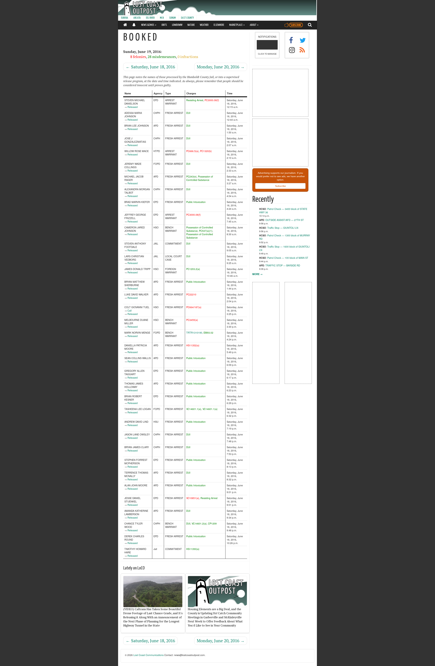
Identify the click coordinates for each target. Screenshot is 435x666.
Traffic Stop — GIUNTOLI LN (282, 227)
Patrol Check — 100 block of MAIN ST (287, 257)
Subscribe (280, 186)
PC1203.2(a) (193, 269)
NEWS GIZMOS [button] (148, 25)
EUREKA (124, 17)
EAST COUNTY (187, 17)
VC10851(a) (192, 498)
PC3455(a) (192, 320)
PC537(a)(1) (205, 230)
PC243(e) (191, 176)
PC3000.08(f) (212, 100)
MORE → (257, 274)
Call (129, 310)
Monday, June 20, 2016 (221, 67)
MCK (162, 17)
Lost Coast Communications (148, 655)
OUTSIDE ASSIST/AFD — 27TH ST (284, 220)
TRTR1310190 (194, 332)
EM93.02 (208, 332)
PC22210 (191, 294)
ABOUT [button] (253, 25)
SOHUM (172, 17)
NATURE (191, 25)
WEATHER (204, 25)
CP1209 (212, 523)
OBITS (164, 25)
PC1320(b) (206, 151)
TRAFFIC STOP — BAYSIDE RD (282, 265)
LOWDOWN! (177, 25)
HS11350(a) (192, 549)
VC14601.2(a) (199, 523)
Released (132, 107)
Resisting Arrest (194, 100)
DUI (188, 113)
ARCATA (137, 17)
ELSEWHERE (219, 25)
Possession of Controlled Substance (199, 178)
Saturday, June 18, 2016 (150, 67)
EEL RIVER (150, 17)
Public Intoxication (196, 202)
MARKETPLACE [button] (236, 25)
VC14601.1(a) (193, 409)
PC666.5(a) (192, 151)
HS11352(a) (192, 345)
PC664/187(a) (193, 307)
